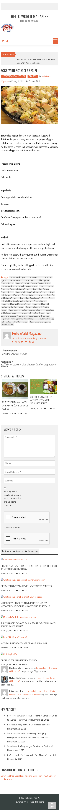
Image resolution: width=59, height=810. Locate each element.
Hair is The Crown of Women (14, 354)
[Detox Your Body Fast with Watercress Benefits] (23, 579)
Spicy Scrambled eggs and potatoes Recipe (18, 318)
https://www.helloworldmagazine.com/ (29, 338)
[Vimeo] (26, 341)
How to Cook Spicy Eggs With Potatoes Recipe (19, 286)
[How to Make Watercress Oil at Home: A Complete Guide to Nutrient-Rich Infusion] (14, 559)
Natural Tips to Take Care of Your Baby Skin (24, 643)
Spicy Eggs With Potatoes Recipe (32, 313)
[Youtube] (33, 341)
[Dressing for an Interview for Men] (9, 654)
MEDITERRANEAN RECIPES (44, 59)
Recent (8, 551)
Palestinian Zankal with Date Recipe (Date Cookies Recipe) (15, 405)
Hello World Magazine (26, 333)
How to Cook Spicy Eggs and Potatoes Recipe (33, 283)
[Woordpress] (30, 341)
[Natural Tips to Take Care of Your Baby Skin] (15, 637)
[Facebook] (12, 341)
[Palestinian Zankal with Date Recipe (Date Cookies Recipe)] (15, 389)
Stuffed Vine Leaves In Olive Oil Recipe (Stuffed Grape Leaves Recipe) (28, 366)
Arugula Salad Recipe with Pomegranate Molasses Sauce (41, 400)
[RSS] (16, 341)
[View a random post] (3, 41)
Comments (33, 551)
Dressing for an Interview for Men (19, 660)
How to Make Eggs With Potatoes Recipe (31, 292)
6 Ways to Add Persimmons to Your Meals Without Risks (32, 755)
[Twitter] (22, 341)
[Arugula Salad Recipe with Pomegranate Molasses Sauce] (43, 386)
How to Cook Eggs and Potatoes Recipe (24, 277)
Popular (19, 551)
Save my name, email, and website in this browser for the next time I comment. (12, 498)
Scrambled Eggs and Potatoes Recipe (16, 304)
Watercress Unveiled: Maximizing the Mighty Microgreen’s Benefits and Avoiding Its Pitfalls (25, 605)
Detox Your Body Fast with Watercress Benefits (26, 586)
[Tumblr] (19, 341)
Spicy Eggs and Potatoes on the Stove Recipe (25, 310)
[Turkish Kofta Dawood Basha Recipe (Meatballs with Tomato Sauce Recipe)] (18, 616)
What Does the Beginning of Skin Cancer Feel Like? (30, 746)
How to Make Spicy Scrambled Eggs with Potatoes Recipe (23, 301)
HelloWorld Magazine (35, 801)
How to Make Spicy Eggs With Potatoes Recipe (37, 298)
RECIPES (27, 59)
